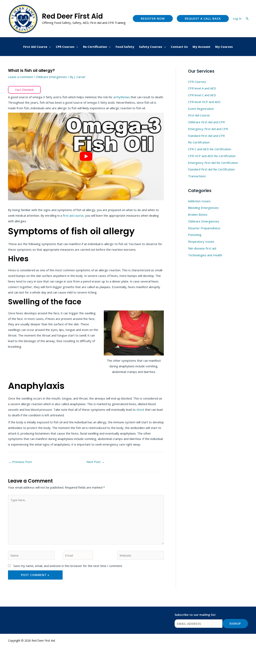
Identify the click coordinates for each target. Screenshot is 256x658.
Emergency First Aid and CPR (208, 129)
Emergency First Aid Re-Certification (213, 163)
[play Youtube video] (86, 156)
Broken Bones (197, 214)
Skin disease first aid (202, 248)
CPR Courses (197, 82)
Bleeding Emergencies (203, 208)
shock (140, 410)
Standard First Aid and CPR (206, 136)
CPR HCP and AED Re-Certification (212, 156)
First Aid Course (199, 115)
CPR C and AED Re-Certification (209, 149)
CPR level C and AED (202, 95)
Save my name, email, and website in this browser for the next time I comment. (68, 566)
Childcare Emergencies (51, 77)
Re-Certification (199, 142)
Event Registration (201, 109)
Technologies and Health (205, 255)
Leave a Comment (20, 77)
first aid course (73, 215)
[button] (153, 18)
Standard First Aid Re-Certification (211, 169)
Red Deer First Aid (72, 16)
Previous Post (20, 462)
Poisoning (194, 235)
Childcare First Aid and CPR (206, 122)
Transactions (197, 176)
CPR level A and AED (202, 88)
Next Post (95, 462)
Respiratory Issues (201, 241)
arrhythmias (121, 97)
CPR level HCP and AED (204, 102)
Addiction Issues (199, 201)
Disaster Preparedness (204, 228)
